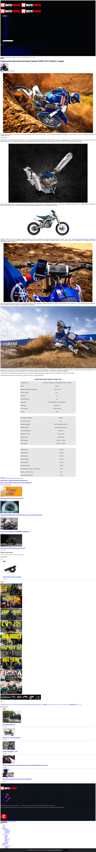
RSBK (6, 28)
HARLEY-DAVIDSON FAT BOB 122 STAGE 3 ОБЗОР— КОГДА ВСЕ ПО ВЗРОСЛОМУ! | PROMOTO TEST (24, 47)
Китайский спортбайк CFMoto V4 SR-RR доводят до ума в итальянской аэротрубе (18, 48)
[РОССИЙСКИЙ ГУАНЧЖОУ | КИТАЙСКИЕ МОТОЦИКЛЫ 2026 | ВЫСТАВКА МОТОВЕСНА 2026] (11, 607)
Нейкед (41, 704)
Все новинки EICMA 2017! (9, 724)
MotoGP (6, 27)
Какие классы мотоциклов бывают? (12, 737)
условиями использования (53, 850)
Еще (4, 34)
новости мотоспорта (78, 704)
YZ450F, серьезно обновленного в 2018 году (83, 239)
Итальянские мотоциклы (18, 704)
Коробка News (7, 35)
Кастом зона (6, 33)
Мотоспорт (37, 704)
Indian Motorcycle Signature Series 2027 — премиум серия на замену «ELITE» (17, 53)
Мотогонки (26, 704)
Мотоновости (32, 704)
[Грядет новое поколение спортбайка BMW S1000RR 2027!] (9, 529)
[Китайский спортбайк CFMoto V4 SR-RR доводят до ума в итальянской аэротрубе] (9, 512)
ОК (65, 850)
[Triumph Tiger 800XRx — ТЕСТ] (9, 749)
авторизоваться (20, 554)
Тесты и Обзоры (53, 704)
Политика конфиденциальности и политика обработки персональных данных (13, 819)
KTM (10, 704)
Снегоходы (7, 20)
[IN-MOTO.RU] (21, 13)
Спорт (4, 22)
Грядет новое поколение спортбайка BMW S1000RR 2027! (14, 49)
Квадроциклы (7, 18)
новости (73, 704)
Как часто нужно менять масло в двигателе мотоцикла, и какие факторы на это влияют (25, 765)
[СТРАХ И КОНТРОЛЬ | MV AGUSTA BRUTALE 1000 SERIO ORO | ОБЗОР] (11, 619)
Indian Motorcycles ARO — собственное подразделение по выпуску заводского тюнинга (19, 54)
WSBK (6, 29)
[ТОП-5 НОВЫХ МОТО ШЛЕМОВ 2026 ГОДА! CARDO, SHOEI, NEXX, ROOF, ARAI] (11, 669)
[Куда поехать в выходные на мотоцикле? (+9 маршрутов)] (8, 776)
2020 (1, 704)
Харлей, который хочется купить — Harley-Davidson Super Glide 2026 (16, 55)
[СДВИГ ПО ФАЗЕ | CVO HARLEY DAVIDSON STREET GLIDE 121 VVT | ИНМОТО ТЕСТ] (11, 632)
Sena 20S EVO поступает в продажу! (12, 577)
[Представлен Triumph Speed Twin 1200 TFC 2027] (11, 546)
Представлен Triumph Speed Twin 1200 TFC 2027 (12, 50)
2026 (6, 704)
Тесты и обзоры (6, 16)
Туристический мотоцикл (59, 704)
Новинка (45, 704)
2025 (3, 704)
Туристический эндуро (66, 704)
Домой (1, 57)
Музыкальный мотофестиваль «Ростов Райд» (11, 46)
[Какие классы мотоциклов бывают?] (9, 735)
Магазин (5, 38)
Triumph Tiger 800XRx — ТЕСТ (10, 751)
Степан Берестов (11, 70)
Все (5, 17)
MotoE (6, 26)
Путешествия (6, 32)
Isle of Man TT (7, 25)
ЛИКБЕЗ (6, 36)
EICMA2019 (5, 800)
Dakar (6, 24)
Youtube (4, 796)
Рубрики (4, 801)
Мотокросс (7, 30)
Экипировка (7, 21)
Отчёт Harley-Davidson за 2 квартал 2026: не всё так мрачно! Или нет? (16, 52)
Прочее (6, 31)
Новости (5, 15)
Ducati (8, 704)
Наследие (6, 37)
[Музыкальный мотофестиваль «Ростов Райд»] (11, 496)
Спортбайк (48, 704)
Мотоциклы (7, 19)
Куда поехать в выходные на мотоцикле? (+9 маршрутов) (17, 779)
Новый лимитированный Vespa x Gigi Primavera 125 (12, 51)
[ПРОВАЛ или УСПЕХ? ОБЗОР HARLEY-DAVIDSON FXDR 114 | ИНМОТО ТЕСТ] (11, 694)
